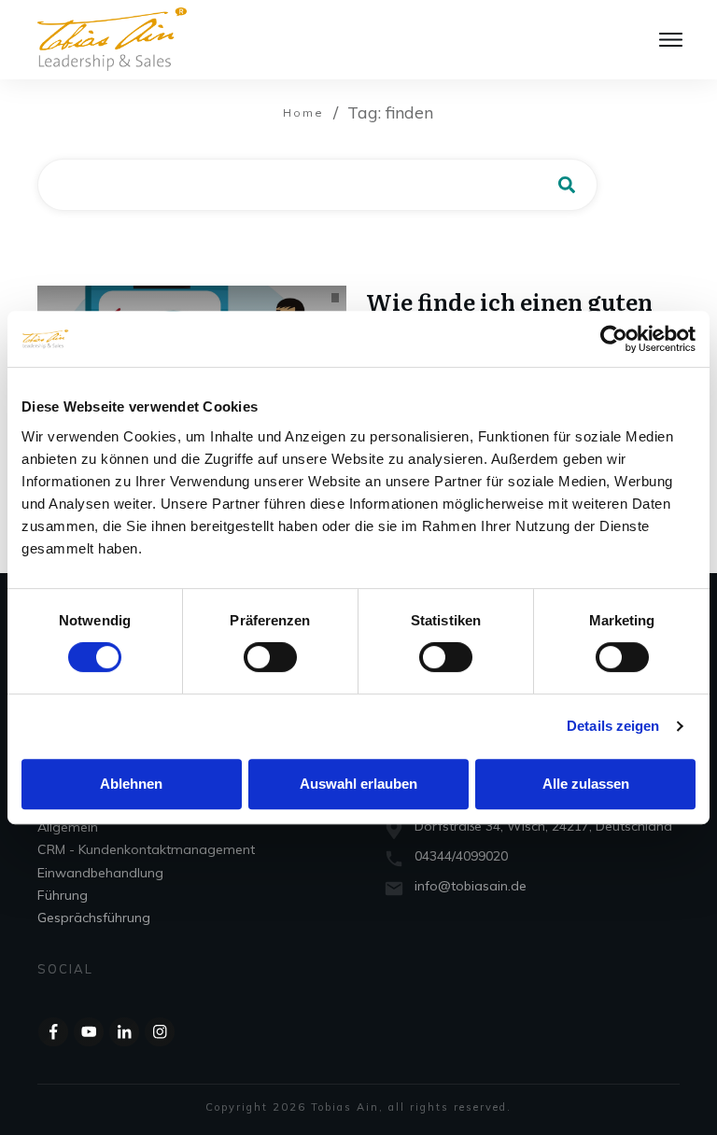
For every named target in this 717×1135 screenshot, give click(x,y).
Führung (62, 895)
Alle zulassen (585, 784)
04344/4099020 (461, 856)
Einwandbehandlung (100, 872)
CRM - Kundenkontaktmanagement (146, 849)
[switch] (270, 657)
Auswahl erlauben (358, 784)
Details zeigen (613, 726)
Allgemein (67, 827)
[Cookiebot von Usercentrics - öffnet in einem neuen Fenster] (614, 339)
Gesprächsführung (93, 917)
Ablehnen (131, 784)
